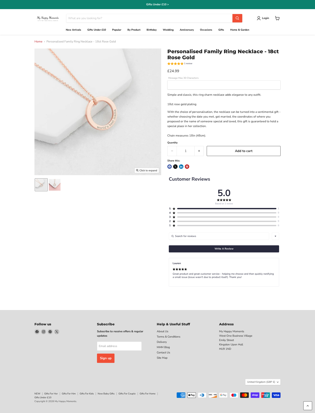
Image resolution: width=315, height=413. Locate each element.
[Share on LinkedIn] (181, 166)
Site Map (162, 358)
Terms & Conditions (168, 336)
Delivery (162, 342)
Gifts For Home (147, 393)
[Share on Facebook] (169, 166)
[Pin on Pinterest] (187, 166)
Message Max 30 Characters (183, 78)
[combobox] (275, 236)
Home (38, 41)
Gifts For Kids (87, 393)
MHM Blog (163, 347)
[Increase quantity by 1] (199, 151)
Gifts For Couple (127, 393)
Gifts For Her (51, 393)
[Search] (237, 18)
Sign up (106, 358)
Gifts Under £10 (42, 397)
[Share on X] (175, 166)
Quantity (172, 142)
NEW (37, 393)
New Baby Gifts (106, 393)
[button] (264, 18)
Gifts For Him (69, 393)
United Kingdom (261, 382)
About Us (162, 331)
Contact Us (163, 352)
